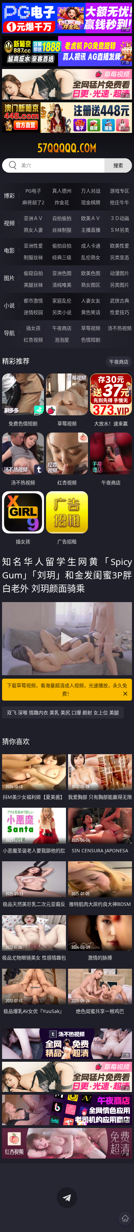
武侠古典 (119, 300)
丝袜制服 (61, 230)
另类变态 (119, 257)
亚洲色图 (61, 273)
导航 (9, 333)
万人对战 (90, 190)
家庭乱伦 (61, 300)
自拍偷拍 (61, 218)
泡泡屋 (62, 339)
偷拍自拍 (61, 245)
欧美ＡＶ (90, 218)
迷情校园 (33, 312)
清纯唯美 (61, 284)
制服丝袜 (33, 257)
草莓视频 (90, 328)
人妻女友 (90, 300)
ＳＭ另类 (119, 230)
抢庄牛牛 (119, 202)
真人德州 (61, 190)
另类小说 (61, 312)
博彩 (9, 195)
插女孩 (33, 328)
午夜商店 (61, 328)
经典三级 (61, 257)
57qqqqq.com (67, 148)
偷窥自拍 (33, 273)
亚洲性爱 (33, 245)
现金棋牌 (90, 202)
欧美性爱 (119, 245)
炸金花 (62, 202)
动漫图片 (119, 273)
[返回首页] (125, 1218)
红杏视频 (33, 339)
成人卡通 (90, 245)
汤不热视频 (120, 328)
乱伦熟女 (90, 257)
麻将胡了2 (33, 202)
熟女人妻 (33, 230)
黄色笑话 (90, 312)
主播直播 (90, 230)
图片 (9, 278)
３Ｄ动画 (119, 218)
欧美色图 (90, 273)
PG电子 (33, 190)
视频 (9, 223)
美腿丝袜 (33, 284)
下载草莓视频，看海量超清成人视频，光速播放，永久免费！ (67, 689)
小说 (9, 305)
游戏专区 (119, 190)
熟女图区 (90, 284)
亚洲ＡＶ (33, 218)
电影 (9, 250)
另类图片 (119, 284)
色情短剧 (90, 339)
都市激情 (33, 300)
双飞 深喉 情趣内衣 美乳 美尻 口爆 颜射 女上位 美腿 (63, 712)
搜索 (118, 165)
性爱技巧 (119, 312)
